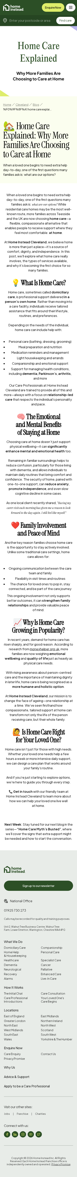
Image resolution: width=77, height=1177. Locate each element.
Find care (65, 20)
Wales (8, 1039)
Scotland (47, 1030)
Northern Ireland (51, 1021)
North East (11, 1025)
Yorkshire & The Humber (56, 1039)
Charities (40, 1113)
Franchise (22, 1113)
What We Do (13, 942)
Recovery (10, 974)
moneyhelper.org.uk (44, 649)
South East (11, 1034)
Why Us (9, 1067)
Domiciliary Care (15, 947)
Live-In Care (48, 978)
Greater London (14, 1021)
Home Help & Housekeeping (15, 954)
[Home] (13, 7)
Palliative (46, 969)
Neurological (12, 969)
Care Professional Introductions (16, 999)
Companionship (51, 947)
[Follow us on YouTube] (31, 1134)
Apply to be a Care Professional (27, 1086)
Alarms (8, 978)
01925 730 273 (15, 910)
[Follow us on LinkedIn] (15, 1134)
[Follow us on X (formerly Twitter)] (39, 1134)
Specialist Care (51, 960)
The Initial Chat (13, 993)
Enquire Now (53, 7)
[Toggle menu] (70, 7)
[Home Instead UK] (14, 869)
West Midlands (13, 1030)
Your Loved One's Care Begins (52, 999)
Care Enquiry (12, 1054)
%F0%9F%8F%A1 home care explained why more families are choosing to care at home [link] (28, 109)
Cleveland (22, 104)
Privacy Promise (14, 1058)
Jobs (7, 1113)
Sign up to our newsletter (38, 885)
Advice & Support (16, 1077)
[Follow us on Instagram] (23, 1134)
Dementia (10, 965)
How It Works (13, 987)
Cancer (46, 965)
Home (7, 104)
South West (48, 1034)
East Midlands (50, 1016)
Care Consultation (53, 993)
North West (48, 1025)
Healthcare (11, 960)
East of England (14, 1016)
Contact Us (48, 1054)
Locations (11, 1010)
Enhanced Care (51, 974)
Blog (36, 104)
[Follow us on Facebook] (7, 1134)
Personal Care (50, 952)
